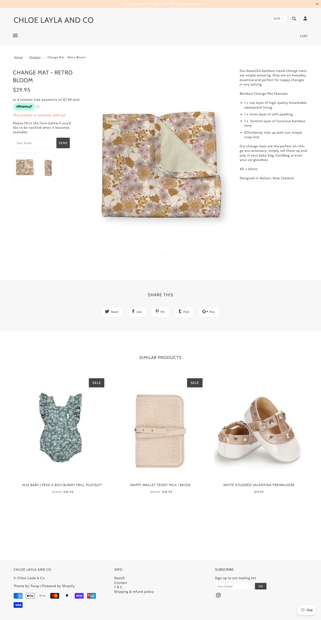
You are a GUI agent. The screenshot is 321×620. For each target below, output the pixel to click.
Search (119, 578)
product (35, 57)
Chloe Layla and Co (54, 20)
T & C (118, 587)
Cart (304, 36)
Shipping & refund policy (134, 591)
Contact (120, 583)
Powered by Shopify (58, 586)
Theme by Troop (26, 586)
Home (18, 57)
